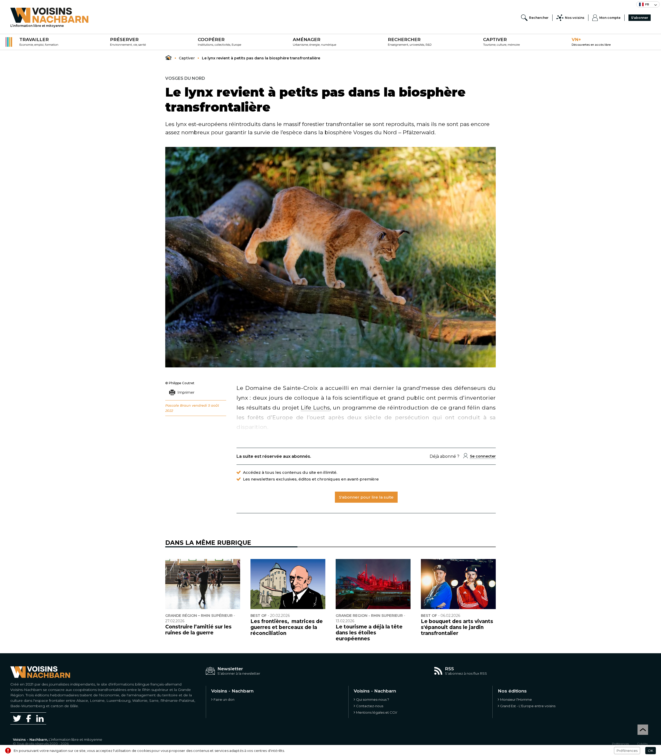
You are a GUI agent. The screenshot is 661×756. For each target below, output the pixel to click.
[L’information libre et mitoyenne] (49, 15)
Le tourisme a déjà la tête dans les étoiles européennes (369, 633)
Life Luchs (315, 407)
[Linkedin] (40, 718)
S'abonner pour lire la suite (366, 497)
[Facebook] (28, 718)
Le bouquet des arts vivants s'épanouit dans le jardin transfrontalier (457, 627)
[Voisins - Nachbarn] (168, 57)
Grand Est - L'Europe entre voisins (527, 706)
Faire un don (224, 699)
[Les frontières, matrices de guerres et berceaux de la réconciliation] (287, 584)
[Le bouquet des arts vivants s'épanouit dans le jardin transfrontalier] (458, 584)
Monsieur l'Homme (516, 699)
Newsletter (230, 668)
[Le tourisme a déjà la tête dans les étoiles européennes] (373, 584)
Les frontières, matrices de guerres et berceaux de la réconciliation (286, 627)
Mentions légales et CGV (376, 712)
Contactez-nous (369, 706)
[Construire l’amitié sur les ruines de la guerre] (202, 584)
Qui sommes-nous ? (372, 699)
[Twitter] (17, 718)
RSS (449, 668)
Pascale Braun (178, 405)
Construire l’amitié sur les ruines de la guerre (198, 630)
